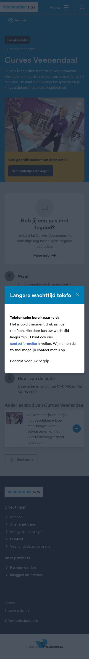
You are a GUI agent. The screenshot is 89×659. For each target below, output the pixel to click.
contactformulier (23, 343)
